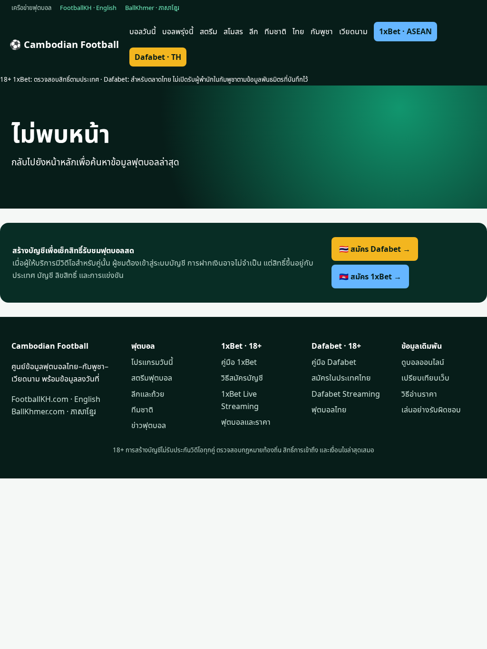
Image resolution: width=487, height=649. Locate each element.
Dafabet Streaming (346, 394)
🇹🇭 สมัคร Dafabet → (374, 249)
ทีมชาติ (275, 31)
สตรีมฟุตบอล (151, 377)
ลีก (253, 31)
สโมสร (233, 31)
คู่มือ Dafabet (334, 362)
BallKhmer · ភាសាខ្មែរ (152, 7)
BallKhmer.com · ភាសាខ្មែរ (53, 411)
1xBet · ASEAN (405, 31)
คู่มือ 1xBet (239, 362)
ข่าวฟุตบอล (148, 425)
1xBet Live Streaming (240, 400)
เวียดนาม (353, 31)
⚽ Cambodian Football (64, 44)
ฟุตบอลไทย (329, 409)
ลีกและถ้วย (148, 394)
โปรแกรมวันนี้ (152, 362)
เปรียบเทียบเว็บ (425, 377)
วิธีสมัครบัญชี (242, 377)
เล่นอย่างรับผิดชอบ (431, 409)
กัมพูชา (322, 31)
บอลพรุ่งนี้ (178, 31)
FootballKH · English (88, 7)
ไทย (298, 31)
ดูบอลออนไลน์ (422, 362)
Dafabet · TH (158, 57)
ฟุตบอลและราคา (246, 422)
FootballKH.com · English (55, 399)
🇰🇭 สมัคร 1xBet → (370, 276)
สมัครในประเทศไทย (341, 377)
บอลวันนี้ (142, 31)
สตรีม (208, 31)
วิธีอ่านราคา (419, 394)
